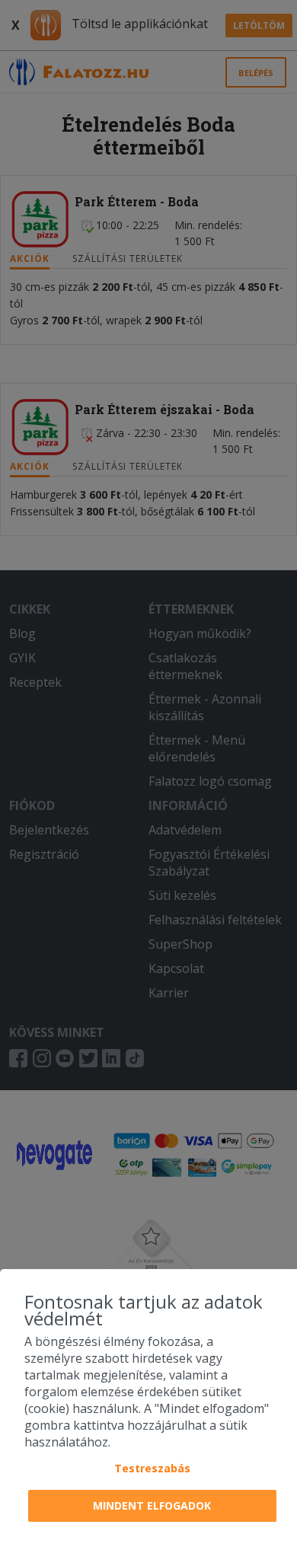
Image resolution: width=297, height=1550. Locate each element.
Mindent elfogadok (152, 1505)
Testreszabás (152, 1468)
